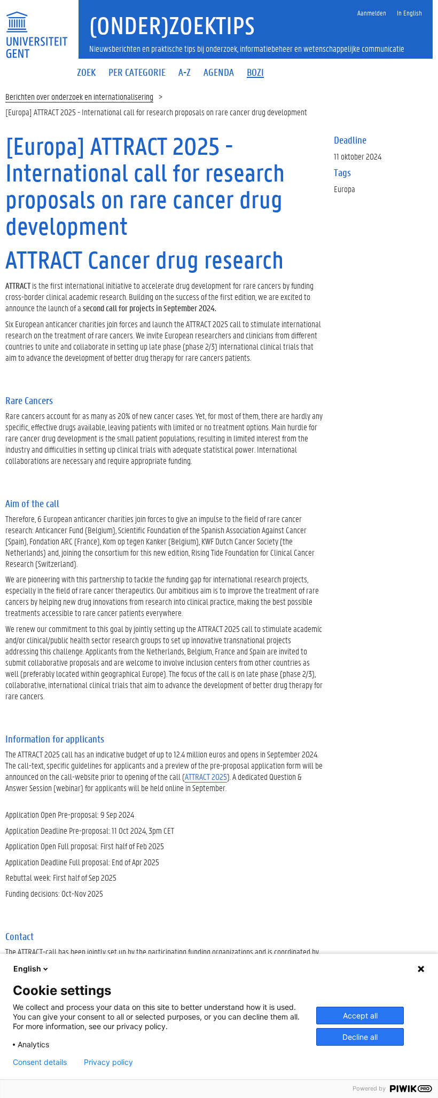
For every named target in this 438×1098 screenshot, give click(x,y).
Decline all (360, 1036)
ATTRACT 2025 (206, 776)
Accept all (360, 1015)
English (27, 968)
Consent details (40, 1062)
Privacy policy (108, 1062)
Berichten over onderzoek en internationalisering (79, 96)
